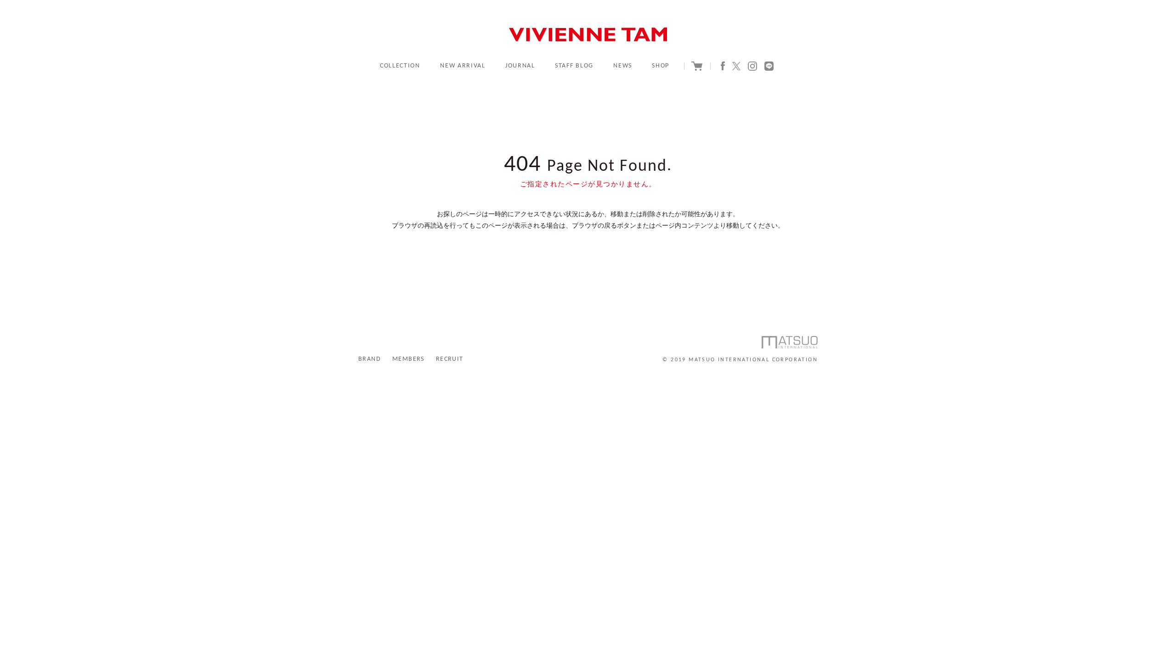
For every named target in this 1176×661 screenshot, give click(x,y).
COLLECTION (400, 65)
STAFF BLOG (574, 65)
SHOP (660, 65)
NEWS (622, 65)
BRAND (369, 359)
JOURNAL (520, 65)
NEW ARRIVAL (462, 65)
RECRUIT (450, 359)
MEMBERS (408, 359)
